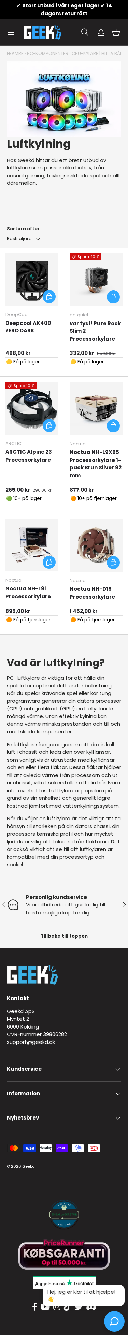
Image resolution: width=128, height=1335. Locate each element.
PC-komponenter (47, 53)
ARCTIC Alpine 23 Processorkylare (28, 455)
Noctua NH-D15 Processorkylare (92, 592)
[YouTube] (45, 1307)
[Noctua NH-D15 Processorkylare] (96, 545)
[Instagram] (56, 1307)
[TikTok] (67, 1307)
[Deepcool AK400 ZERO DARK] (31, 279)
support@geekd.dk (31, 1042)
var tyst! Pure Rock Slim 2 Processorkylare (95, 331)
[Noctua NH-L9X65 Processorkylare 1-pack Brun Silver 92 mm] (96, 408)
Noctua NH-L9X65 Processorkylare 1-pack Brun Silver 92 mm (96, 464)
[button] (116, 32)
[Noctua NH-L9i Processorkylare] (31, 545)
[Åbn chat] (114, 1321)
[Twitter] (78, 1307)
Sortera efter (23, 229)
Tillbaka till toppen (64, 936)
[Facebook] (34, 1307)
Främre (15, 53)
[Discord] (91, 1307)
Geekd (28, 1166)
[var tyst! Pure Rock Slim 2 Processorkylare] (96, 279)
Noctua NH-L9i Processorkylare (28, 592)
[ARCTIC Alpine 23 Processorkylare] (31, 408)
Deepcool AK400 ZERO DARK (28, 326)
